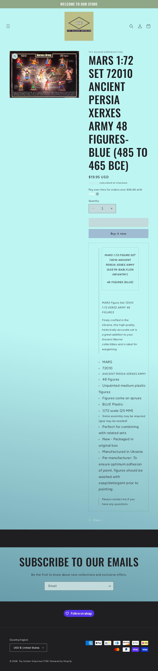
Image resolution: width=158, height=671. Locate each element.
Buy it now (118, 233)
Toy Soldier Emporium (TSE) (34, 661)
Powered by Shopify (61, 661)
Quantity (94, 200)
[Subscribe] (109, 586)
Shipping (94, 182)
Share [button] (97, 520)
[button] (8, 26)
